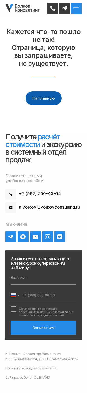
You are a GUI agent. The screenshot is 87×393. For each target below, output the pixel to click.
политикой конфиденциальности (41, 315)
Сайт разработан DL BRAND (27, 377)
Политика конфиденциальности (30, 368)
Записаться (43, 327)
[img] (22, 8)
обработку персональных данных (38, 310)
